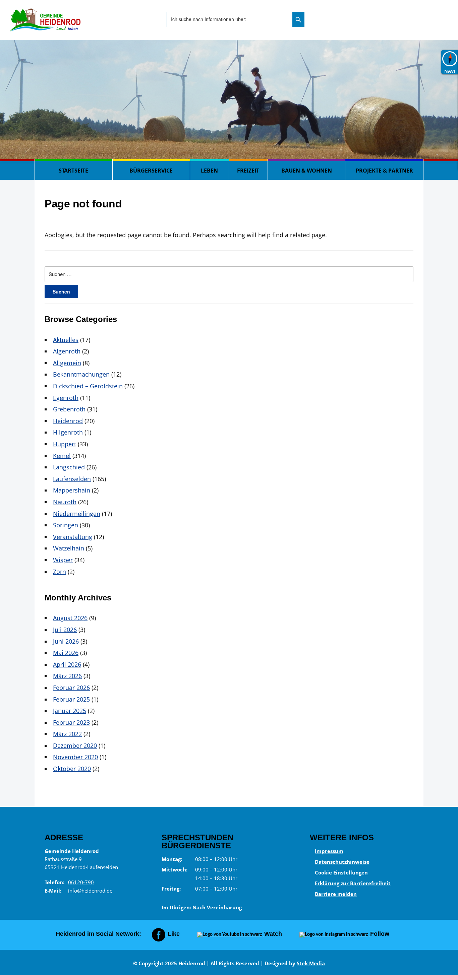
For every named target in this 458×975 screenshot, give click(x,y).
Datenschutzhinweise (342, 861)
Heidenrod (68, 421)
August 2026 (70, 618)
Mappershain (71, 490)
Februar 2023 (71, 722)
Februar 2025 (71, 699)
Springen (65, 525)
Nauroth (64, 502)
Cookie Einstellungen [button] (341, 872)
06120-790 (81, 882)
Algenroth (66, 351)
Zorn (59, 572)
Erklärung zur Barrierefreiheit (353, 883)
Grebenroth (69, 409)
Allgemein (67, 363)
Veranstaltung (72, 537)
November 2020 (75, 757)
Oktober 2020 (72, 769)
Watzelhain (68, 548)
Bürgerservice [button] (151, 170)
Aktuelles (65, 340)
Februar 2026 (71, 688)
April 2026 (67, 664)
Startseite (73, 170)
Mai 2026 (65, 653)
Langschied (69, 467)
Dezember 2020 (75, 745)
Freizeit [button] (248, 170)
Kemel (62, 456)
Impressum (329, 851)
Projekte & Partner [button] (384, 170)
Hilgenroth (68, 432)
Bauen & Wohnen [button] (306, 170)
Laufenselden (72, 479)
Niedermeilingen (76, 514)
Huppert (64, 444)
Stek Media (311, 963)
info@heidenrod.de (90, 890)
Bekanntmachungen (81, 374)
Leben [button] (209, 170)
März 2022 (67, 734)
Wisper (63, 560)
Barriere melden (336, 894)
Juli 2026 (65, 630)
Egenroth (65, 398)
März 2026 (67, 676)
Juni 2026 (66, 641)
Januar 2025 (69, 711)
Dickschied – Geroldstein (88, 386)
